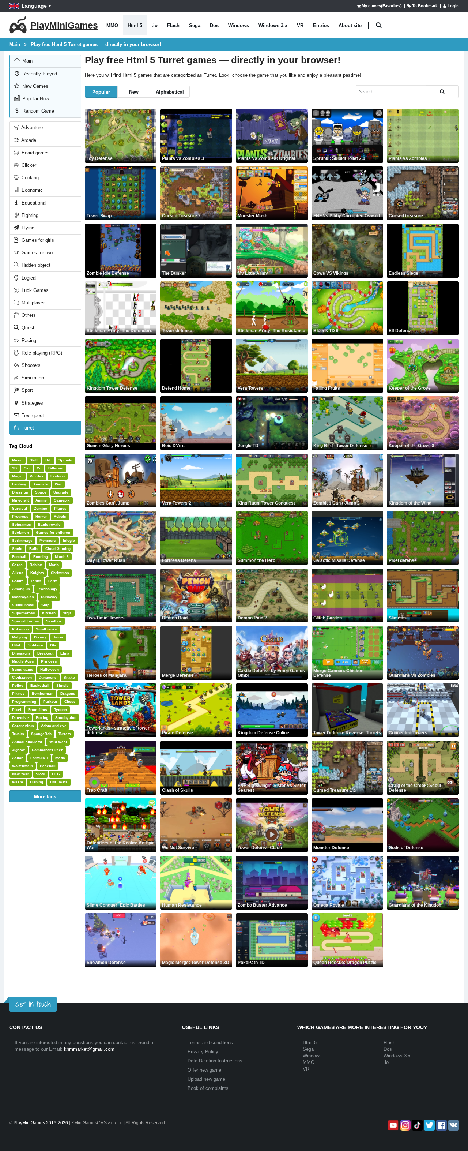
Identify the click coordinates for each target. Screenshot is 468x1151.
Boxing (42, 718)
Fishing (36, 782)
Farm (52, 581)
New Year (20, 774)
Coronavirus (23, 726)
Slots (40, 774)
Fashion (57, 476)
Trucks (18, 734)
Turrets (64, 734)
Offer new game (204, 1070)
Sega (194, 25)
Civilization (22, 677)
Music (17, 460)
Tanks (36, 581)
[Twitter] (429, 1125)
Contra (18, 581)
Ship (45, 605)
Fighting (29, 215)
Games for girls (37, 240)
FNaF (16, 645)
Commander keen (47, 750)
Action (17, 758)
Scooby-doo (65, 718)
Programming (24, 702)
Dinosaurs (21, 653)
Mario (54, 565)
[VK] (453, 1125)
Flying (27, 227)
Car (27, 468)
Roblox (36, 565)
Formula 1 (39, 758)
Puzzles (37, 476)
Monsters (47, 541)
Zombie (40, 508)
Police (17, 685)
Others (28, 315)
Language (34, 6)
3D (14, 468)
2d (39, 468)
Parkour (50, 702)
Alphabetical (170, 91)
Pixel (16, 710)
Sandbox (54, 621)
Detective (20, 718)
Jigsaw (18, 750)
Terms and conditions (210, 1042)
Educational (33, 203)
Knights (37, 573)
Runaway (49, 597)
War (58, 484)
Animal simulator (27, 742)
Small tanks (46, 629)
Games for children (53, 532)
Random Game (37, 111)
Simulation (32, 377)
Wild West (58, 742)
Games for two (36, 252)
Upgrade (60, 492)
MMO (112, 25)
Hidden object (35, 265)
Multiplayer (32, 302)
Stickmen (20, 532)
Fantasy (19, 484)
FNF (48, 460)
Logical (28, 278)
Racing (28, 340)
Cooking (29, 177)
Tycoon (60, 710)
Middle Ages (23, 661)
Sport (26, 390)
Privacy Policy (203, 1051)
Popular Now (35, 98)
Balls (33, 549)
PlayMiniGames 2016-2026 (41, 1122)
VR (300, 25)
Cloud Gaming (58, 549)
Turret (27, 428)
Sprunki (65, 460)
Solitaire (35, 645)
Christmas (60, 573)
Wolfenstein (22, 766)
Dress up (20, 492)
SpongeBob (41, 734)
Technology (47, 589)
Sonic (17, 549)
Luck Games (34, 290)
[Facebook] (441, 1125)
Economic (31, 190)
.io (155, 25)
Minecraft (20, 500)
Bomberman (42, 693)
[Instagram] (405, 1125)
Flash (173, 25)
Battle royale (49, 524)
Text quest (32, 415)
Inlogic (69, 541)
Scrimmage (22, 541)
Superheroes (23, 613)
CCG (56, 774)
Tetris (58, 637)
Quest (27, 327)
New (134, 91)
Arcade (28, 140)
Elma (64, 653)
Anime (41, 500)
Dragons (67, 693)
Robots (60, 516)
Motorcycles (23, 597)
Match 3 (62, 557)
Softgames (21, 524)
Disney (40, 637)
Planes (60, 508)
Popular (101, 91)
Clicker (28, 165)
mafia (60, 758)
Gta (53, 645)
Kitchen (49, 613)
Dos (214, 25)
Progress (20, 516)
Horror (41, 516)
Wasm (17, 782)
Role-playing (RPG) (41, 353)
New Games (34, 86)
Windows (238, 25)
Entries (321, 25)
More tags (45, 796)
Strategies (31, 403)
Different (55, 468)
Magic (17, 476)
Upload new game (206, 1079)
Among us (21, 589)
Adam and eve (54, 726)
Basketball (39, 685)
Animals (40, 484)
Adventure (31, 127)
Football (19, 557)
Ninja (67, 613)
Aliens (17, 573)
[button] (378, 25)
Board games (35, 152)
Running (40, 557)
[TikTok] (417, 1125)
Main (27, 61)
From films (37, 710)
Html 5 (135, 25)
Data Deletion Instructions (215, 1061)
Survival (19, 508)
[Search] (442, 91)
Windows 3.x (272, 25)
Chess (70, 702)
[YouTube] (392, 1125)
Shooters (30, 365)
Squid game (22, 669)
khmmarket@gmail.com (89, 1049)
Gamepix (62, 500)
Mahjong (19, 637)
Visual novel (23, 605)
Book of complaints (208, 1088)
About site (350, 25)
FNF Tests (59, 782)
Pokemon (20, 629)
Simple (62, 685)
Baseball (48, 766)
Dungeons (48, 677)
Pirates (18, 693)
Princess (49, 661)
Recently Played (39, 73)
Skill (34, 460)
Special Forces (25, 621)
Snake (69, 677)
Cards (17, 565)
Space (40, 492)
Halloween (49, 669)
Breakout (45, 653)
